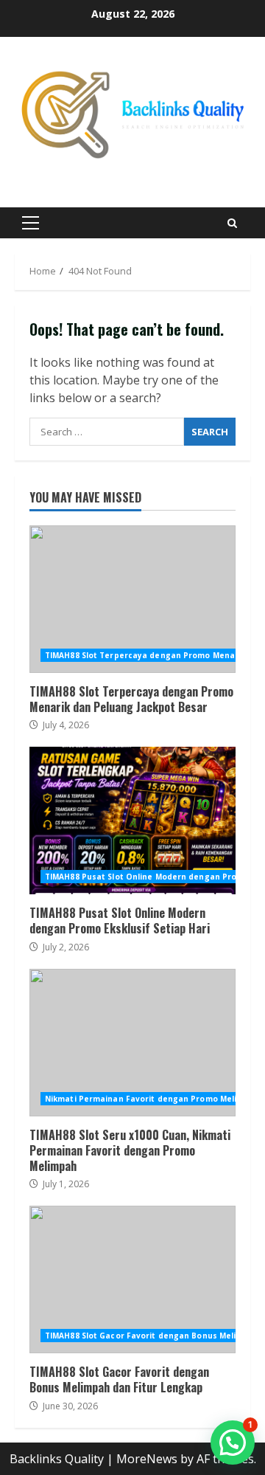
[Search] (232, 223)
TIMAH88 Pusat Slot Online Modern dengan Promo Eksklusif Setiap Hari (132, 820)
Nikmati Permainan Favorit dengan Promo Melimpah (152, 1099)
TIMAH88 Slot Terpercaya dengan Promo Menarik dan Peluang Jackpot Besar (132, 599)
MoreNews (146, 1459)
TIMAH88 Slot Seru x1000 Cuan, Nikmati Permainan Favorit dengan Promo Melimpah (132, 1042)
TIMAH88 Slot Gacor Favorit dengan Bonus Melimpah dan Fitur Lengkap (132, 1279)
